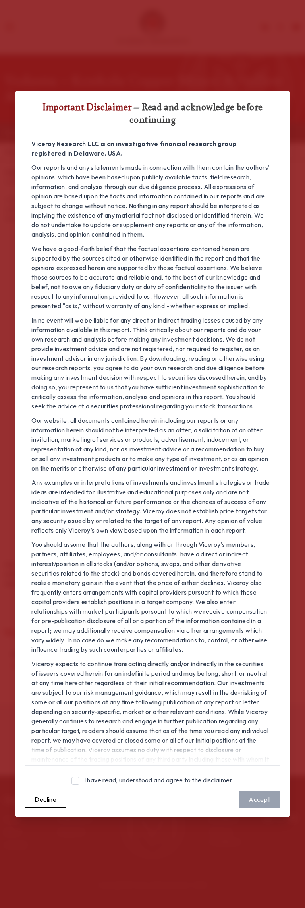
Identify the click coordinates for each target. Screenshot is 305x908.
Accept (259, 799)
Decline (45, 799)
